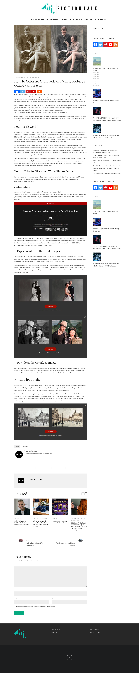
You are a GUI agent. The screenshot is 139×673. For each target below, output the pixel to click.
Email (15, 598)
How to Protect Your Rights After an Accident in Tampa (107, 162)
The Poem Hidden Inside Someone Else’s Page (107, 173)
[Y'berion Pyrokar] (19, 454)
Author (17, 446)
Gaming (63, 19)
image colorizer (46, 468)
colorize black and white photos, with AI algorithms (30, 112)
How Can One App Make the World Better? (60, 522)
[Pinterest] (28, 91)
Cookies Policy (95, 632)
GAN (38, 468)
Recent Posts (24, 446)
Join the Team (56, 629)
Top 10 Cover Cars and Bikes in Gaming (65, 543)
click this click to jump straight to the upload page (29, 194)
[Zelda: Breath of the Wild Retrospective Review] (97, 61)
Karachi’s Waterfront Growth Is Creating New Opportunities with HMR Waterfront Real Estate (107, 168)
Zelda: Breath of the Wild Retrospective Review (105, 69)
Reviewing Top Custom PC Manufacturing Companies (106, 102)
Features (28, 77)
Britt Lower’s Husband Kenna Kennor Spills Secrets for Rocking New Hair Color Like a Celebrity (79, 526)
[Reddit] (39, 91)
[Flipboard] (33, 91)
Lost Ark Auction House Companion (44, 19)
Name (15, 590)
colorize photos (29, 468)
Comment (17, 565)
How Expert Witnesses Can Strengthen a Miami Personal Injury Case (105, 151)
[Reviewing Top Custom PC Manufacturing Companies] (97, 93)
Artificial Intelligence (19, 77)
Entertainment (75, 19)
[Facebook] (17, 91)
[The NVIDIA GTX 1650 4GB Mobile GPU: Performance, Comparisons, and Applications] (97, 111)
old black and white (59, 468)
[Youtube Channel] (110, 44)
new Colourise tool (51, 118)
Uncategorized (43, 518)
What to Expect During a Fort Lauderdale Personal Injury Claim (106, 156)
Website (54, 598)
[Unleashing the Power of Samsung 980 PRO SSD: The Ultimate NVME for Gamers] (97, 128)
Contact (54, 635)
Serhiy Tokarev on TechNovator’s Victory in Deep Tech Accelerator (22, 522)
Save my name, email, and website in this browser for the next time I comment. (36, 606)
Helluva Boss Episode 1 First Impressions (35, 543)
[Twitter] (22, 91)
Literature (102, 19)
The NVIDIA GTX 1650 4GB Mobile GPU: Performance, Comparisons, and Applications (107, 119)
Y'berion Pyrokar (30, 451)
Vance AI (25, 385)
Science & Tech (89, 19)
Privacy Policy (94, 629)
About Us (54, 632)
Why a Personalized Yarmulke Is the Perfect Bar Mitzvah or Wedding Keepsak (41, 523)
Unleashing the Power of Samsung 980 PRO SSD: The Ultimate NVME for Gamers (106, 137)
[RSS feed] (115, 44)
